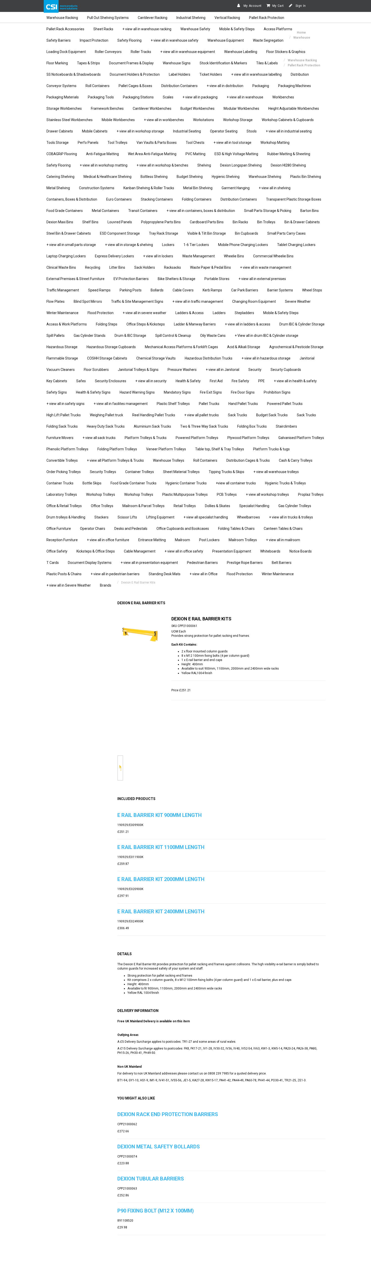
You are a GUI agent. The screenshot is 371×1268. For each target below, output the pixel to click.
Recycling (92, 267)
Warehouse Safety (195, 29)
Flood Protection (101, 313)
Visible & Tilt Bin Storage (206, 233)
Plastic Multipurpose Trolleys (185, 494)
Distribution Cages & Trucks (248, 460)
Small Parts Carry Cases (286, 233)
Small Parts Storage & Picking (267, 211)
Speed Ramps (99, 290)
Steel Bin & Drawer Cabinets (68, 233)
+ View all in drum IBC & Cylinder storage (266, 336)
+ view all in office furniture (108, 540)
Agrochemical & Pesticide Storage (296, 347)
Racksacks (172, 267)
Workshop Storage (238, 120)
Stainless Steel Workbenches (69, 120)
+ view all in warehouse (245, 97)
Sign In (300, 6)
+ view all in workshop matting (103, 165)
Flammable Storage (62, 358)
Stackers (101, 517)
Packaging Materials (62, 97)
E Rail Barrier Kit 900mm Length (159, 815)
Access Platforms (278, 29)
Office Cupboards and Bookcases (182, 529)
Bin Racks (240, 222)
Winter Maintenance (62, 313)
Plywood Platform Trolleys (248, 438)
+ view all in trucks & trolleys (291, 517)
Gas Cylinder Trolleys (294, 506)
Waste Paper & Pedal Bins (210, 267)
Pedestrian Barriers (202, 563)
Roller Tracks (141, 52)
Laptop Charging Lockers (66, 256)
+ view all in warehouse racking (146, 29)
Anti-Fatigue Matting (102, 154)
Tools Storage (57, 143)
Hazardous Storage (61, 347)
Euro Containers (119, 199)
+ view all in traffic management (197, 301)
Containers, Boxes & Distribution (71, 199)
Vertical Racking (227, 18)
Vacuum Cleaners (60, 370)
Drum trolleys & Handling (65, 517)
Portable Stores (216, 279)
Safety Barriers (58, 40)
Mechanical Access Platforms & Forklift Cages (181, 347)
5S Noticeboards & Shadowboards (73, 74)
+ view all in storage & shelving (129, 245)
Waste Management (198, 256)
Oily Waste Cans (213, 336)
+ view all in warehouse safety (174, 40)
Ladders (219, 313)
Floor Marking (57, 63)
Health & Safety (188, 381)
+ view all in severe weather (144, 313)
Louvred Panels (120, 222)
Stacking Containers (157, 199)
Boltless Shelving (154, 177)
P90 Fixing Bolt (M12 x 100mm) (155, 1211)
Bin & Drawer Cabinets (302, 222)
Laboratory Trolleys (61, 494)
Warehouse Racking (62, 18)
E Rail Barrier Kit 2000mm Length (160, 879)
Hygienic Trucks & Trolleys (285, 483)
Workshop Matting (274, 143)
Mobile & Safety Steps (237, 29)
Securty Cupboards (286, 370)
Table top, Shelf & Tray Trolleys (219, 449)
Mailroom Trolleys (243, 540)
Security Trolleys (103, 472)
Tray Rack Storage (163, 233)
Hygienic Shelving (226, 177)
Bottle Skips (92, 483)
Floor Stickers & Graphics (285, 52)
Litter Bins (117, 267)
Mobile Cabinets (95, 131)
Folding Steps (106, 324)
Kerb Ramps (212, 290)
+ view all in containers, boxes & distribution (201, 211)
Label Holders (179, 74)
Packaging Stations (138, 97)
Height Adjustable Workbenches (293, 108)
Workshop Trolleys (100, 494)
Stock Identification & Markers (223, 63)
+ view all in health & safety (295, 381)
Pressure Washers (182, 370)
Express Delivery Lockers (114, 256)
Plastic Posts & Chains (64, 574)
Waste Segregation (268, 40)
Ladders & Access (189, 313)
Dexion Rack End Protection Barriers (167, 1114)
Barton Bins (309, 211)
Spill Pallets (55, 336)
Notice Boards (300, 551)
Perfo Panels (88, 143)
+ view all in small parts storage (71, 245)
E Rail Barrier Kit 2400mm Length (160, 911)
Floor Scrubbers (96, 370)
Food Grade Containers (64, 211)
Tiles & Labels (267, 63)
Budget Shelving (190, 177)
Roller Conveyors (108, 52)
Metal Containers (105, 211)
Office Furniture (58, 529)
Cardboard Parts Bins (207, 222)
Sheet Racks (103, 29)
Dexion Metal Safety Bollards (158, 1147)
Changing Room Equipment (254, 301)
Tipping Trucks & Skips (226, 472)
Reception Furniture (62, 540)
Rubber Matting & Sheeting (288, 154)
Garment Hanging (236, 188)
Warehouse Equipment (225, 40)
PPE (261, 381)
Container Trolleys (139, 472)
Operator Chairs (92, 529)
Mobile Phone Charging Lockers (243, 245)
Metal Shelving (58, 188)
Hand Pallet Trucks (243, 404)
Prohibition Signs (277, 392)
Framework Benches (107, 108)
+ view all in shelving (274, 188)
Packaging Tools (101, 97)
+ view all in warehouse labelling (256, 74)
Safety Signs (56, 392)
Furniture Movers (59, 438)
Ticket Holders (210, 74)
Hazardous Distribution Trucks (208, 358)
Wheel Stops (312, 290)
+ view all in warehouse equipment (187, 52)
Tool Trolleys (117, 143)
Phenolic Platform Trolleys (67, 449)
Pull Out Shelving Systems (108, 18)
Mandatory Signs (177, 392)
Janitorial (307, 358)
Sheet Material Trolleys (181, 472)
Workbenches (283, 97)
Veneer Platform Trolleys (166, 449)
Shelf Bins (90, 222)
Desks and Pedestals (130, 529)
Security (254, 370)
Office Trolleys (102, 506)
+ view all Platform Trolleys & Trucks (115, 460)
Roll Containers (98, 86)
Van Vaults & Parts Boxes (157, 143)
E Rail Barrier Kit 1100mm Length (160, 847)
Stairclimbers (286, 426)
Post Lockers (209, 540)
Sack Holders (144, 267)
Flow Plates (55, 301)
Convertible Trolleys (62, 460)
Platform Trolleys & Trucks (146, 438)
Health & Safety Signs (93, 392)
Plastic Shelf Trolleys (173, 404)
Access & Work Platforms (66, 324)
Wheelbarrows (248, 517)
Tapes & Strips (88, 63)
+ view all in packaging (200, 97)
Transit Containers (142, 211)
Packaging (260, 86)
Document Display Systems (90, 563)
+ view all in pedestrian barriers (115, 574)
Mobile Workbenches (118, 120)
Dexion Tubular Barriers (150, 1179)
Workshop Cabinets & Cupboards (288, 120)
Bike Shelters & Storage (176, 279)
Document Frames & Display (131, 63)
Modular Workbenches (241, 108)
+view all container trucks (236, 483)
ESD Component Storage (120, 233)
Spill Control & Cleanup (173, 336)
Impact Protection (94, 40)
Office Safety (56, 551)
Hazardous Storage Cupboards (111, 347)
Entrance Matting (152, 540)
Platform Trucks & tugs (271, 449)
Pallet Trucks (209, 404)
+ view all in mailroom (283, 540)
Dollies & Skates (217, 506)
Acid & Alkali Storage (243, 347)
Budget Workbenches (197, 108)
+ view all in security (151, 381)
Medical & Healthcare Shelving (107, 177)
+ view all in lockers (158, 256)
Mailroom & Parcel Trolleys (143, 506)
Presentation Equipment (231, 551)
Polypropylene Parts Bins (161, 222)
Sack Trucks (237, 415)
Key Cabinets (56, 381)
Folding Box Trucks (252, 426)
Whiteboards (270, 551)
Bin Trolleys (266, 222)
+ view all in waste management (265, 267)
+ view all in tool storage (232, 143)
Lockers (168, 245)
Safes (81, 381)
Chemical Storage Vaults (156, 358)
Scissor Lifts (127, 517)
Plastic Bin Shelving (305, 177)
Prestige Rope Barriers (245, 563)
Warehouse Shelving (265, 177)
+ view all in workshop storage (140, 131)
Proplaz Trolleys (311, 494)
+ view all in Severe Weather (68, 585)
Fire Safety (240, 381)
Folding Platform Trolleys (117, 449)
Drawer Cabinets (59, 131)
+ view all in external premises (262, 279)
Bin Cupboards (246, 233)
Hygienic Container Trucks (186, 483)
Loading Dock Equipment (66, 52)
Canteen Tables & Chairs (283, 529)
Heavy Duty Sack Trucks (106, 426)
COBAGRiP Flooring (61, 154)
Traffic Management (62, 290)
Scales (168, 97)
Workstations (203, 120)
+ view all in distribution (225, 86)
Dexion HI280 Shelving (288, 165)
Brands (105, 585)
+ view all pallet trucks (201, 415)
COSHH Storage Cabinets (107, 358)
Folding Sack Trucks (62, 426)
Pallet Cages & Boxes (135, 86)
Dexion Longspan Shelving (241, 165)
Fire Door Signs (243, 392)
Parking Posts (131, 290)
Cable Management (139, 551)
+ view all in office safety (184, 551)
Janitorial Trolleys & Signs (138, 370)
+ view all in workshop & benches (162, 165)
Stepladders (244, 313)
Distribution (300, 74)
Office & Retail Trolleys (64, 506)
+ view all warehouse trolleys (276, 472)
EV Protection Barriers (131, 279)
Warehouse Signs (177, 63)
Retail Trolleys (185, 506)
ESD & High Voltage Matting (236, 154)
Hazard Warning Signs (137, 392)
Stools (252, 131)
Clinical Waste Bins (61, 267)
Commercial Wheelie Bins (273, 256)
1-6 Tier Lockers (196, 245)
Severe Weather (298, 301)
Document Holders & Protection (135, 74)
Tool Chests (195, 143)
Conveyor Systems (61, 86)
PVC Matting (195, 154)
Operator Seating (223, 131)
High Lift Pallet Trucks (63, 415)
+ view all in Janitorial (222, 370)
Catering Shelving (60, 177)
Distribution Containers (179, 86)
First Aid (216, 381)
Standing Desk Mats (164, 574)
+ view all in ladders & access (247, 324)
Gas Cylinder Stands (89, 336)
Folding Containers (196, 199)
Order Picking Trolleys (63, 472)
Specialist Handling (254, 506)
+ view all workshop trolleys (267, 494)
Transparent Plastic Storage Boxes (293, 199)
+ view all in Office (204, 574)
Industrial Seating (187, 131)
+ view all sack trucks (99, 438)
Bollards (157, 290)
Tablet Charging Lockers (296, 245)
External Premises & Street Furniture (75, 279)
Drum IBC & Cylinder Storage (302, 324)
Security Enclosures (110, 381)
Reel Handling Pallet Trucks (153, 415)
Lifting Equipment (160, 517)
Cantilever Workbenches (152, 108)
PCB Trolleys (227, 494)
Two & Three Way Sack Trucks (204, 426)
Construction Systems (96, 188)
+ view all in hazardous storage (266, 358)
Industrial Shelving (190, 18)
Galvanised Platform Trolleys (301, 438)
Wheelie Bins (234, 256)
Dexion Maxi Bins (59, 222)
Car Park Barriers (244, 290)
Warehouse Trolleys (168, 460)
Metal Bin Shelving (198, 188)
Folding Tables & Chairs (236, 529)
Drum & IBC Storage (130, 336)
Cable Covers (183, 290)
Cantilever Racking (152, 18)
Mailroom (182, 540)
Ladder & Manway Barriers (195, 324)
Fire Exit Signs (211, 392)
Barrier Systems (280, 290)
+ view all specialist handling (205, 517)
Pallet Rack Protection (266, 18)
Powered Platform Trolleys (197, 438)
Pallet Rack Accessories (65, 29)
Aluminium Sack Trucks (152, 426)
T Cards (52, 563)
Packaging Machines (294, 86)
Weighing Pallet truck (106, 415)
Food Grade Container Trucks (133, 483)
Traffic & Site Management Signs (137, 301)
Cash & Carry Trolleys (295, 460)
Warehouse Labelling (240, 52)
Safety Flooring (129, 40)
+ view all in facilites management (121, 404)
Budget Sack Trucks (272, 415)
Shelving (204, 165)
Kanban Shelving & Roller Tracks (148, 188)
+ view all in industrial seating (289, 131)
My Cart (278, 6)
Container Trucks (59, 483)
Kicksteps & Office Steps (95, 551)
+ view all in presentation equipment (149, 563)
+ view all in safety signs (65, 404)
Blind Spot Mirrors (88, 301)
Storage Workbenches (64, 108)
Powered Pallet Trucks (285, 404)
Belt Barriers (282, 563)
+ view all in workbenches (164, 120)
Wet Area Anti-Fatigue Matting (152, 154)
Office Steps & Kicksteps (145, 324)
